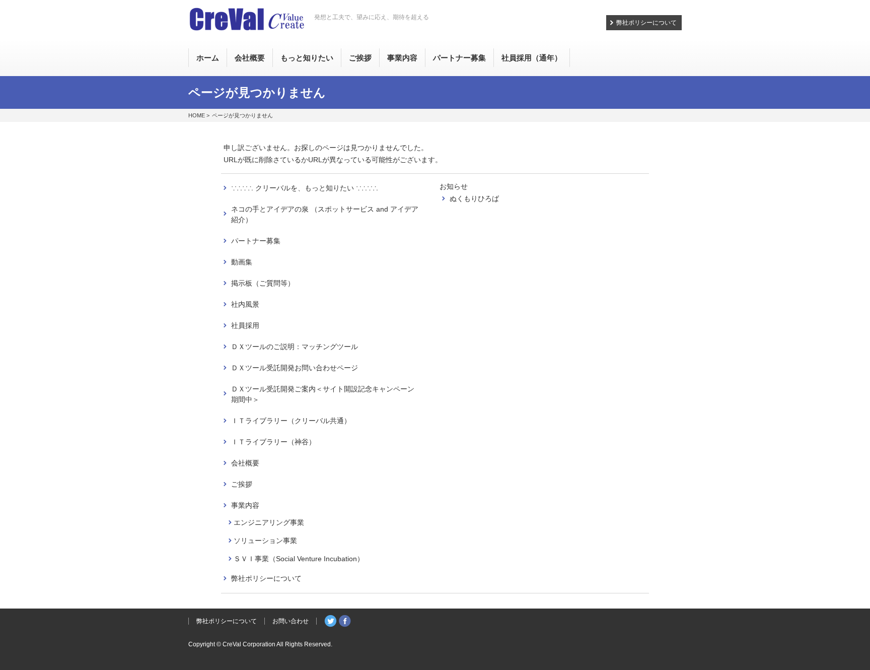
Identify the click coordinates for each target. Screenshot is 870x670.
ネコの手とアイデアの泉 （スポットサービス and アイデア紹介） (324, 214)
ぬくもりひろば (474, 198)
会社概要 (245, 463)
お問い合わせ (290, 621)
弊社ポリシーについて (646, 22)
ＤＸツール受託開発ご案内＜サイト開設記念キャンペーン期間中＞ (322, 394)
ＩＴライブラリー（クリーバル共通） (291, 421)
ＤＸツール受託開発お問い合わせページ (294, 368)
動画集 (241, 262)
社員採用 (245, 325)
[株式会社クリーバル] (246, 20)
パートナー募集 (255, 241)
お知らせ (454, 186)
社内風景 (245, 304)
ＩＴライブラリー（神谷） (273, 442)
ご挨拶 (241, 484)
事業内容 (245, 505)
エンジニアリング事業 (269, 522)
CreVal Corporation (249, 644)
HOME (196, 115)
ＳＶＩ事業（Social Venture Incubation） (299, 559)
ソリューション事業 (265, 541)
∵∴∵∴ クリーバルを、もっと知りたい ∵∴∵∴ (304, 188)
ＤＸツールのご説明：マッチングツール (294, 347)
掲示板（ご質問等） (263, 283)
